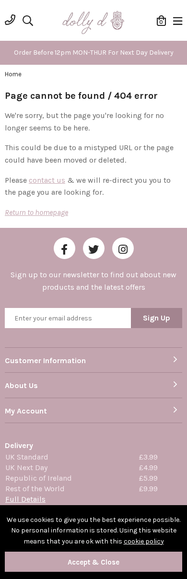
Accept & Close (93, 562)
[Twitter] (94, 248)
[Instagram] (123, 248)
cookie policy (144, 541)
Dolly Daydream (93, 23)
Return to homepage (36, 212)
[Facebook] (64, 248)
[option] (93, 53)
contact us (47, 180)
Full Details (25, 499)
